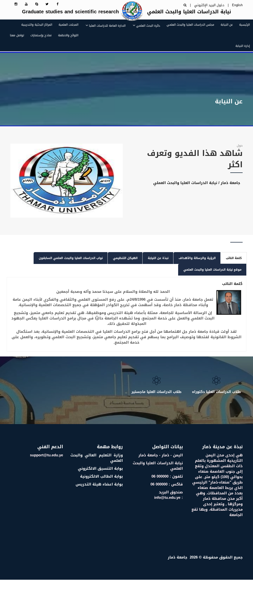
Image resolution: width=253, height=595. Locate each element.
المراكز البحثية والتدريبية (36, 24)
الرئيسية (244, 24)
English (237, 5)
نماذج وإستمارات (41, 35)
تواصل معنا (17, 35)
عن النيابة (227, 24)
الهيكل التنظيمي (125, 258)
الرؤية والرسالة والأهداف (197, 258)
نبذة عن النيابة (158, 258)
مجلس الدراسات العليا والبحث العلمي (190, 24)
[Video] (66, 181)
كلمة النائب (234, 258)
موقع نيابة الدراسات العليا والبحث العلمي (212, 269)
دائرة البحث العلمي (148, 25)
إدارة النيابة (242, 46)
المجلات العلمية (68, 24)
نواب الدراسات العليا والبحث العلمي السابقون (71, 258)
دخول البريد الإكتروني (209, 5)
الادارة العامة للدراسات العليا (107, 25)
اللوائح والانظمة (68, 35)
